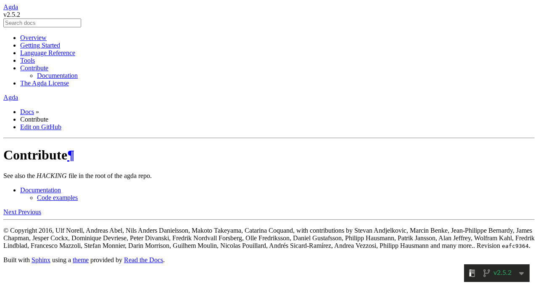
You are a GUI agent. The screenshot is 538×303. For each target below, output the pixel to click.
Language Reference (47, 52)
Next (10, 211)
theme (81, 259)
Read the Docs (143, 259)
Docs (27, 111)
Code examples (57, 197)
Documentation (57, 75)
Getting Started (40, 45)
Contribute (34, 68)
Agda (10, 7)
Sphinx (41, 259)
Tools (27, 60)
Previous (29, 211)
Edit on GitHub (40, 126)
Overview (33, 37)
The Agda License (44, 83)
